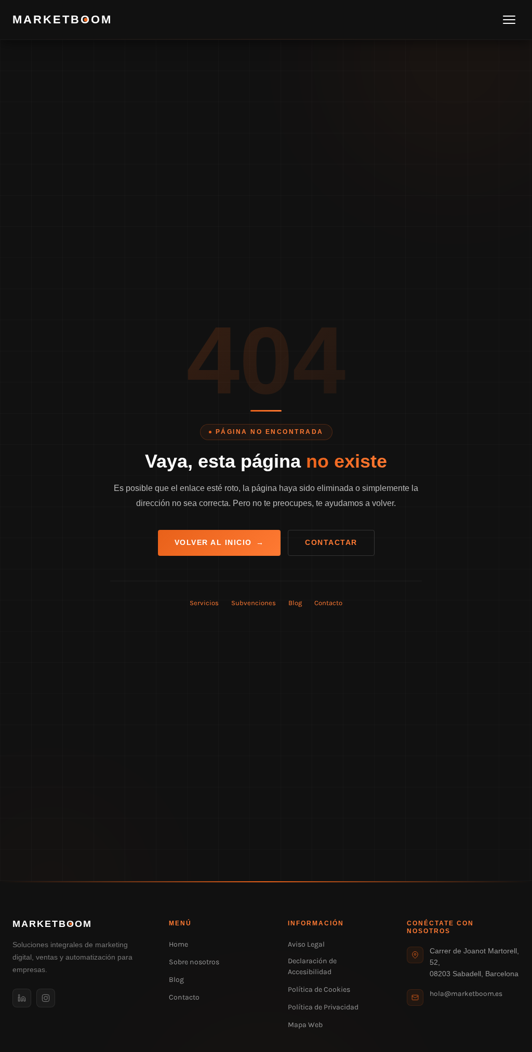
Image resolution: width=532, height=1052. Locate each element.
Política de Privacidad (323, 1007)
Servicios (204, 603)
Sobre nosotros (194, 962)
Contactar (331, 543)
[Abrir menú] (509, 19)
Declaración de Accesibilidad (312, 966)
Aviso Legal (306, 944)
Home (178, 944)
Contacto (328, 603)
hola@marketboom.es (466, 993)
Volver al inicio (219, 543)
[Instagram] (45, 998)
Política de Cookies (319, 989)
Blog (295, 603)
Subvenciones (253, 603)
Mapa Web (305, 1024)
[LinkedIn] (21, 998)
